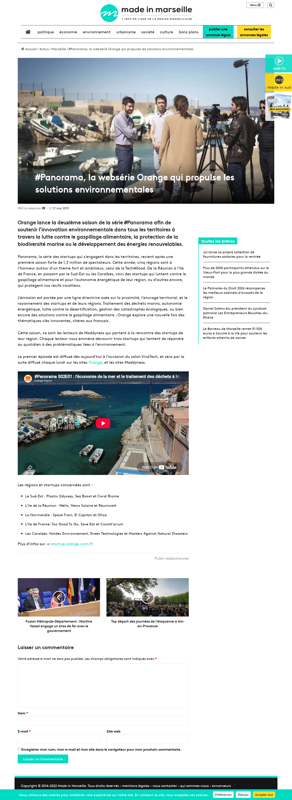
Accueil (30, 48)
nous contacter (165, 785)
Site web (114, 731)
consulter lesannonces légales (254, 31)
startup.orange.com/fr (72, 543)
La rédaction (32, 208)
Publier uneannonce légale (218, 31)
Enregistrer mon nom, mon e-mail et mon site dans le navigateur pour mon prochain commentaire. (101, 749)
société (147, 31)
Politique (46, 31)
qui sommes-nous (194, 785)
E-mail (24, 731)
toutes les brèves (218, 241)
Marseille (59, 48)
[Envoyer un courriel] (43, 208)
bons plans (188, 31)
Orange (95, 362)
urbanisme (126, 31)
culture (166, 31)
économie (68, 31)
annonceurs (221, 785)
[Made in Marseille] (146, 13)
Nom (23, 713)
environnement (97, 31)
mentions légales (135, 785)
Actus (44, 48)
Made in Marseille (72, 785)
